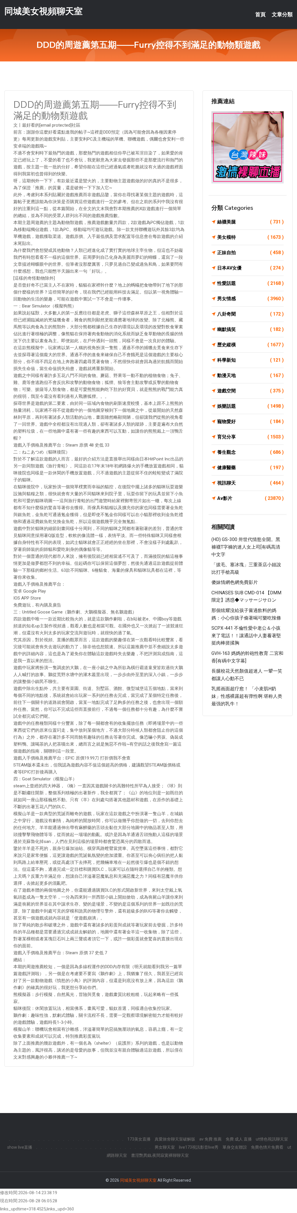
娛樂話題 (250, 406)
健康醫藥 (250, 467)
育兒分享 (250, 437)
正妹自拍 (250, 252)
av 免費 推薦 (210, 1139)
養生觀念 (250, 452)
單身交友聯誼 (234, 1147)
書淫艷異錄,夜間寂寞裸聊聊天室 (160, 1155)
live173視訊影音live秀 (198, 1147)
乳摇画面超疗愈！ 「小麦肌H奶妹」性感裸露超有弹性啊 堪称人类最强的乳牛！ (246, 696)
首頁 (260, 14)
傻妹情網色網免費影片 (234, 582)
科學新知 (250, 360)
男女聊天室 (165, 1147)
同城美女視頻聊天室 (43, 11)
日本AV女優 (250, 268)
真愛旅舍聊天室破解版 (175, 1139)
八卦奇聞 (250, 314)
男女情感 (250, 298)
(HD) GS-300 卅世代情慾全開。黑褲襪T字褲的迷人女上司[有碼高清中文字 (245, 547)
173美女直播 (139, 1139)
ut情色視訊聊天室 (272, 1139)
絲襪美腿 (250, 222)
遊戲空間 (250, 391)
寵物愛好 (250, 421)
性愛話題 (250, 283)
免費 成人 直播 (239, 1139)
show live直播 (19, 1147)
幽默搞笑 (250, 329)
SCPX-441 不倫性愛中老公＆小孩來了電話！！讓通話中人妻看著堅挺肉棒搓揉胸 (246, 635)
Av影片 (250, 498)
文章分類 (282, 14)
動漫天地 (250, 375)
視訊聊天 (250, 483)
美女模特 (250, 237)
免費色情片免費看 (267, 1147)
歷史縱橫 (250, 344)
